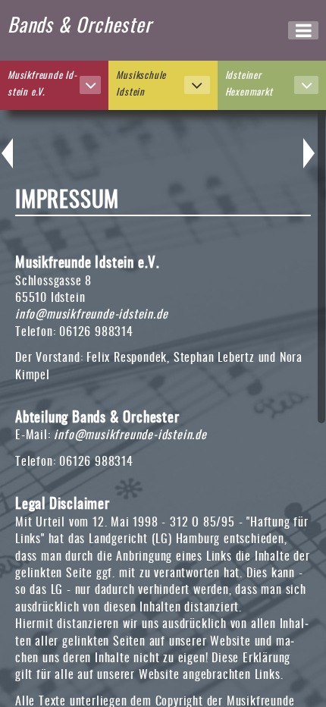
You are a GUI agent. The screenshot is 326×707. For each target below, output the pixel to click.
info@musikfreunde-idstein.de (91, 315)
